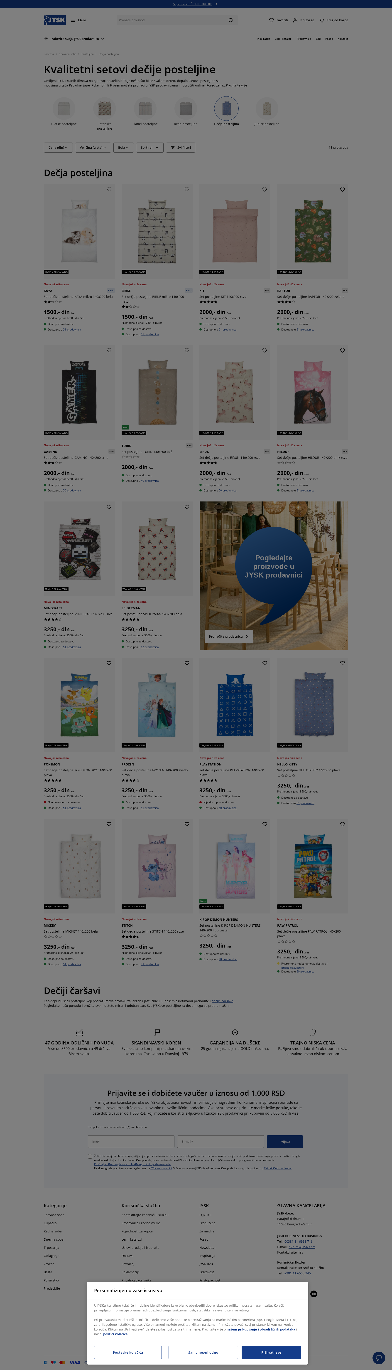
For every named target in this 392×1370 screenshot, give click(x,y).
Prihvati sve (271, 1352)
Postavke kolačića (128, 1352)
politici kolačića (115, 1334)
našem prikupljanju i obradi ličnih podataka (261, 1329)
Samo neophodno (203, 1352)
